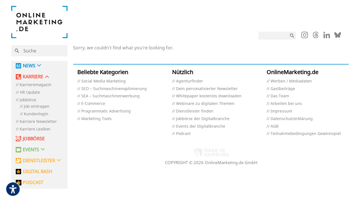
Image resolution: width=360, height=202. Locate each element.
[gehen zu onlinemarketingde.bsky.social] (337, 36)
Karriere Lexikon (35, 129)
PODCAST (33, 182)
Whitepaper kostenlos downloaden (209, 96)
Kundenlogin (36, 114)
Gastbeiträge (283, 88)
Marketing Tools (96, 118)
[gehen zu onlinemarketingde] (304, 36)
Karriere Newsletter (38, 121)
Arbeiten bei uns (286, 103)
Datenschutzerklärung (292, 118)
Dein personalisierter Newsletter (207, 88)
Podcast (183, 133)
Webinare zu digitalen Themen (205, 103)
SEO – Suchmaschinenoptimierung (114, 88)
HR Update (30, 92)
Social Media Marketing (103, 81)
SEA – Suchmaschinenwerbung (110, 96)
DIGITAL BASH (37, 171)
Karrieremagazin (35, 84)
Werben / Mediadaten (291, 81)
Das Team (280, 96)
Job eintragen (37, 106)
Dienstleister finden (194, 111)
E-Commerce (93, 103)
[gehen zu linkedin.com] (326, 36)
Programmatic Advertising (106, 111)
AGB (274, 126)
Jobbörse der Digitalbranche (203, 118)
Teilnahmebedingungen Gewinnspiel (306, 133)
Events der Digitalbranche (200, 126)
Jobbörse (28, 100)
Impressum (281, 111)
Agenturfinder (189, 81)
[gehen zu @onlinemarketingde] (315, 36)
